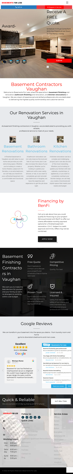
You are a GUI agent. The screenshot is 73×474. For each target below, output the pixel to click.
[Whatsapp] (39, 417)
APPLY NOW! (47, 239)
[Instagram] (27, 417)
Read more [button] (10, 380)
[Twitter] (31, 417)
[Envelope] (35, 417)
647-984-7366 (61, 401)
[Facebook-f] (22, 417)
